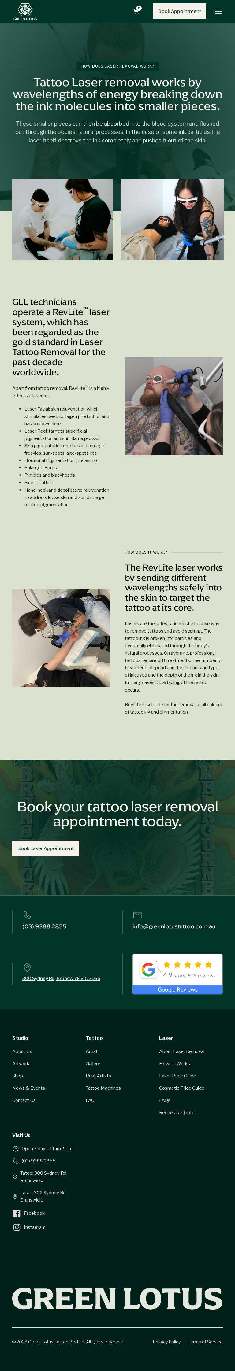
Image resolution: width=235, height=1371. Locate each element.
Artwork (20, 1063)
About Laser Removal (181, 1051)
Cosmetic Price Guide (181, 1088)
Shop (17, 1076)
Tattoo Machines (103, 1088)
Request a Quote (177, 1112)
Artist (92, 1051)
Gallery (93, 1063)
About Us (22, 1051)
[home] (25, 11)
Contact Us (24, 1100)
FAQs (164, 1100)
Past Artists (98, 1076)
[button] (137, 11)
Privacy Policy (167, 1341)
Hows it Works (174, 1063)
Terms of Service (205, 1341)
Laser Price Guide (177, 1076)
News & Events (28, 1088)
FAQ (90, 1100)
